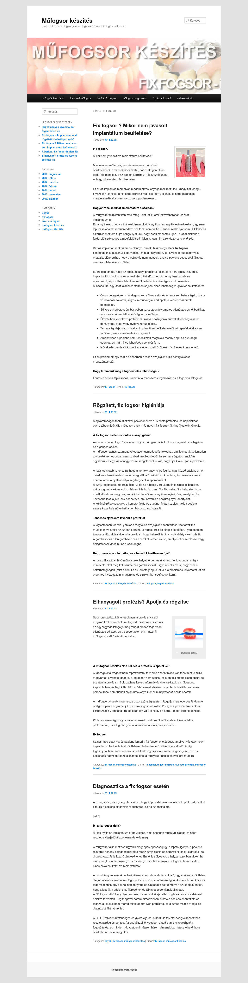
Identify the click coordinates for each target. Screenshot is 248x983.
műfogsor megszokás (135, 98)
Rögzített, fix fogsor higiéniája (128, 405)
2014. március (50, 182)
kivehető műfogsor (80, 98)
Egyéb (107, 941)
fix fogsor (109, 387)
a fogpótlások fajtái (53, 98)
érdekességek (185, 98)
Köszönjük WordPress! (124, 969)
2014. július (49, 178)
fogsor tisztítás (165, 583)
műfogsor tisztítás (126, 583)
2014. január (49, 190)
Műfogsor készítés (67, 20)
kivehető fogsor (51, 221)
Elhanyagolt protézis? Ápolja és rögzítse (141, 601)
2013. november (51, 194)
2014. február (49, 186)
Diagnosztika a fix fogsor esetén (131, 786)
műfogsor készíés (176, 941)
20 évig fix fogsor (106, 98)
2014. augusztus (51, 174)
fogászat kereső (162, 98)
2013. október (50, 198)
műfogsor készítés (134, 941)
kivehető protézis (184, 764)
